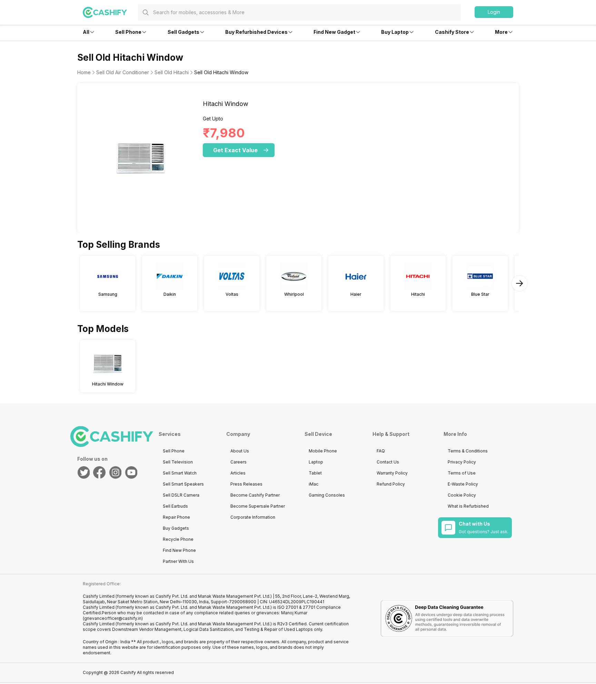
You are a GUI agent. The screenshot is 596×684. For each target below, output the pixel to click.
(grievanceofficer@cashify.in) (113, 618)
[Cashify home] (110, 12)
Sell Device (318, 434)
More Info (455, 434)
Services (170, 434)
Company (238, 434)
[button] (494, 12)
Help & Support (390, 434)
